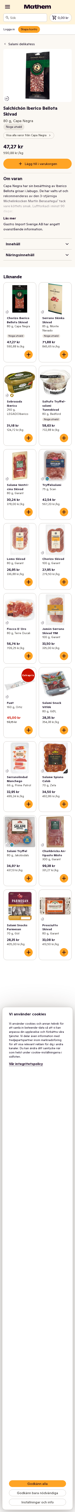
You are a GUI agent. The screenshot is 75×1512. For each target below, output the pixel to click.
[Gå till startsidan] (37, 7)
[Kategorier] (7, 7)
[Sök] (7, 18)
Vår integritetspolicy (26, 1064)
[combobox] (27, 18)
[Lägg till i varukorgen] (28, 354)
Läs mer (9, 218)
